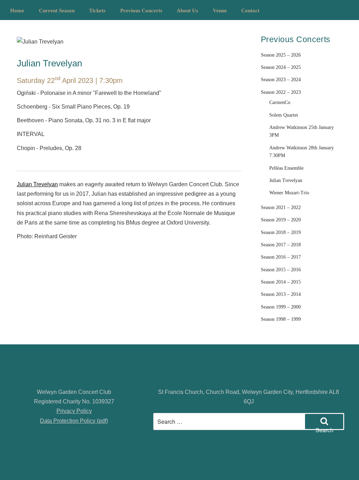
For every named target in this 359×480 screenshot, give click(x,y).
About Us (187, 10)
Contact (250, 10)
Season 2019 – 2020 (281, 219)
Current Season (57, 10)
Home (17, 10)
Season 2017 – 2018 (281, 244)
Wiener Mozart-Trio (289, 192)
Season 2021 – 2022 (281, 207)
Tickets (97, 10)
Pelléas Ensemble (286, 168)
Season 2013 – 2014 (281, 294)
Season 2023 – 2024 (281, 79)
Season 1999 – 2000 (281, 307)
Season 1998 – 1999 (281, 319)
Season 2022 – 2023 (281, 92)
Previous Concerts (141, 10)
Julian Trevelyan (37, 184)
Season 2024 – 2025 (281, 67)
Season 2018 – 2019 (281, 232)
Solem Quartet (283, 115)
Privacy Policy (74, 411)
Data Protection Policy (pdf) (74, 421)
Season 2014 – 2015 (281, 282)
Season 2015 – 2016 (281, 269)
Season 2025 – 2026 (281, 55)
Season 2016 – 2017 (281, 257)
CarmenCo (279, 102)
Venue (220, 10)
